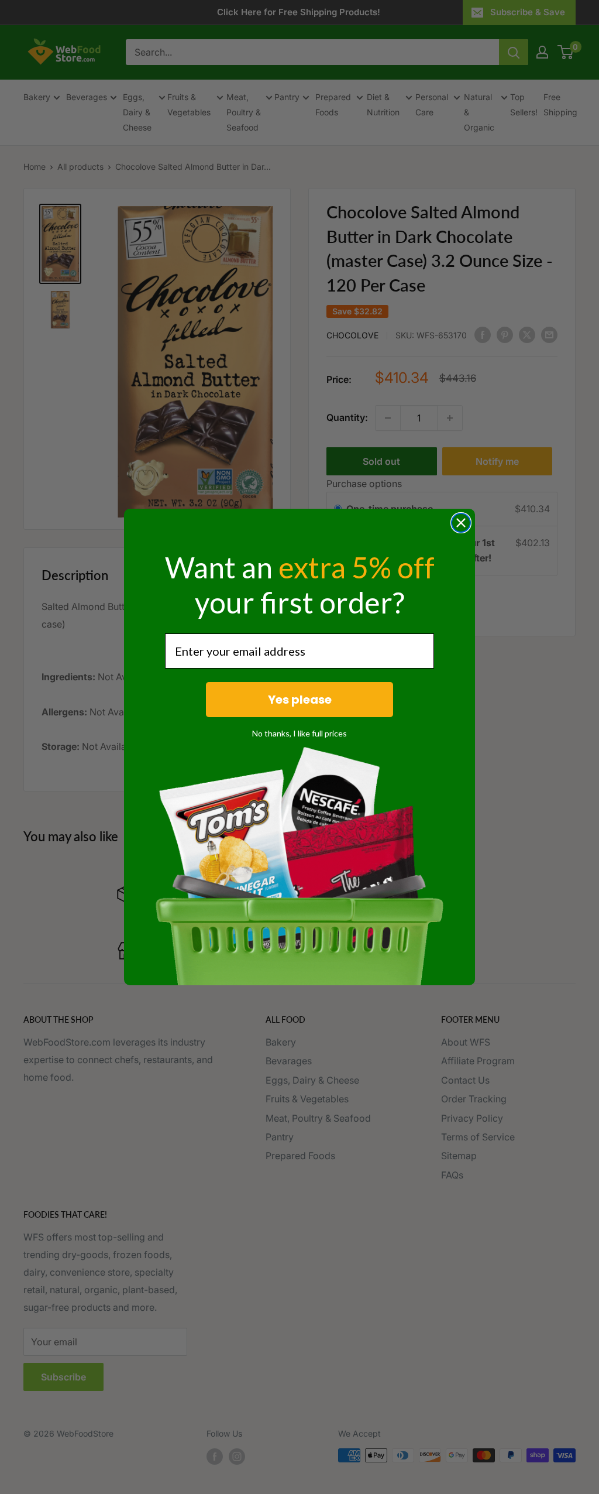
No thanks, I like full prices (299, 733)
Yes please (300, 699)
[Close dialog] (461, 522)
